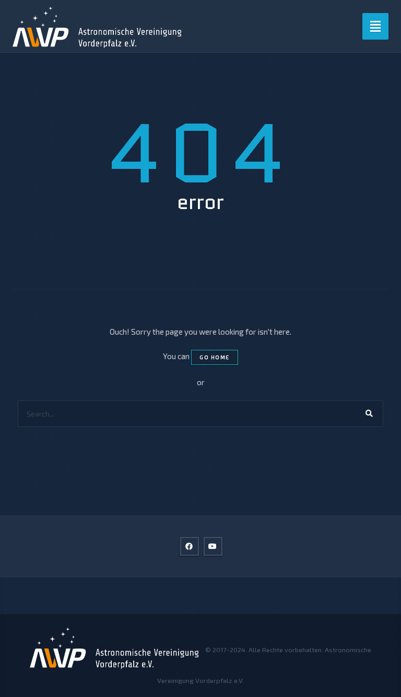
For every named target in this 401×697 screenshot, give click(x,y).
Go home (214, 357)
